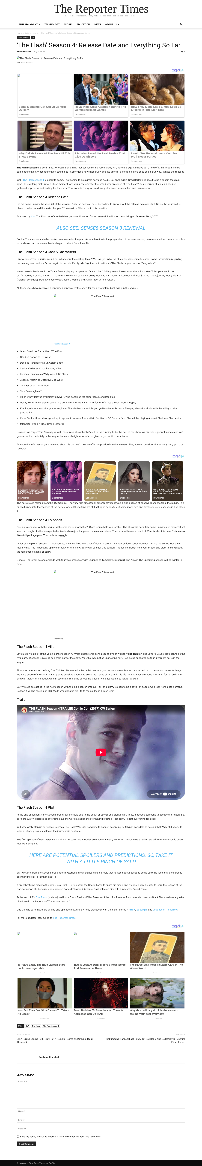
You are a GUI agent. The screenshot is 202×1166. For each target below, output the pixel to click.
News (97, 24)
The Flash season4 (33, 179)
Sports (68, 24)
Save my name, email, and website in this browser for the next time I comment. (60, 1136)
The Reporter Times (64, 917)
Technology (52, 24)
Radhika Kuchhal (24, 51)
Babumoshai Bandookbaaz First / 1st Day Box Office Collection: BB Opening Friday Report (146, 1041)
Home (19, 33)
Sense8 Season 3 (101, 228)
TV (33, 37)
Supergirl (142, 909)
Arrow (131, 909)
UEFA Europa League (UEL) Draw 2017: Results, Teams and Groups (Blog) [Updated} (55, 1041)
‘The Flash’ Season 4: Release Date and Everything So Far (98, 45)
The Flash (41, 897)
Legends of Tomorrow (165, 909)
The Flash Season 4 (62, 344)
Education (83, 24)
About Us (111, 24)
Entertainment (28, 24)
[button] (181, 24)
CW (33, 216)
